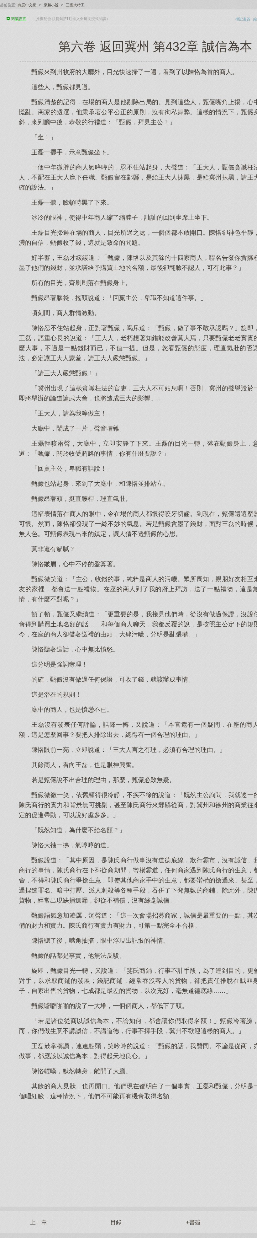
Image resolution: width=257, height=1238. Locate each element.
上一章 (38, 1222)
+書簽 (193, 1222)
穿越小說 (51, 5)
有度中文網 (27, 5)
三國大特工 (75, 5)
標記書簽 (242, 19)
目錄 (116, 1222)
